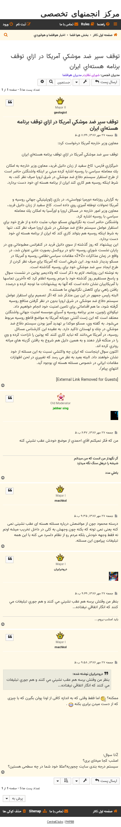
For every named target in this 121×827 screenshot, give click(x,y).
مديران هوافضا (72, 75)
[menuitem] (104, 24)
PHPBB (69, 822)
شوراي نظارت (91, 75)
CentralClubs (55, 822)
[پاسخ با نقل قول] (10, 102)
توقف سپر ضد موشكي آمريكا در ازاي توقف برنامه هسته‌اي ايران (65, 61)
